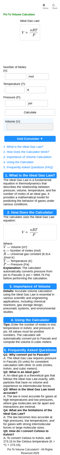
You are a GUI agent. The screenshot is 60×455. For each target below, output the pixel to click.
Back (55, 7)
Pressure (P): (12, 97)
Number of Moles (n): (14, 68)
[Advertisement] (30, 52)
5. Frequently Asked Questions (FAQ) (28, 167)
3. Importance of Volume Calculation (27, 157)
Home (45, 7)
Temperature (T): (14, 84)
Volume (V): (13, 121)
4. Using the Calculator (18, 162)
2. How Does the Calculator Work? (26, 152)
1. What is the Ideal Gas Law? (23, 146)
